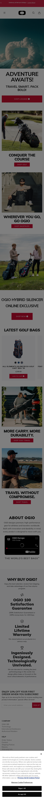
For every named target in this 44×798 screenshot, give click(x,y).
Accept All (22, 794)
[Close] (41, 754)
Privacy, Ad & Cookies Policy (28, 778)
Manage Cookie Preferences (22, 782)
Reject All (22, 788)
